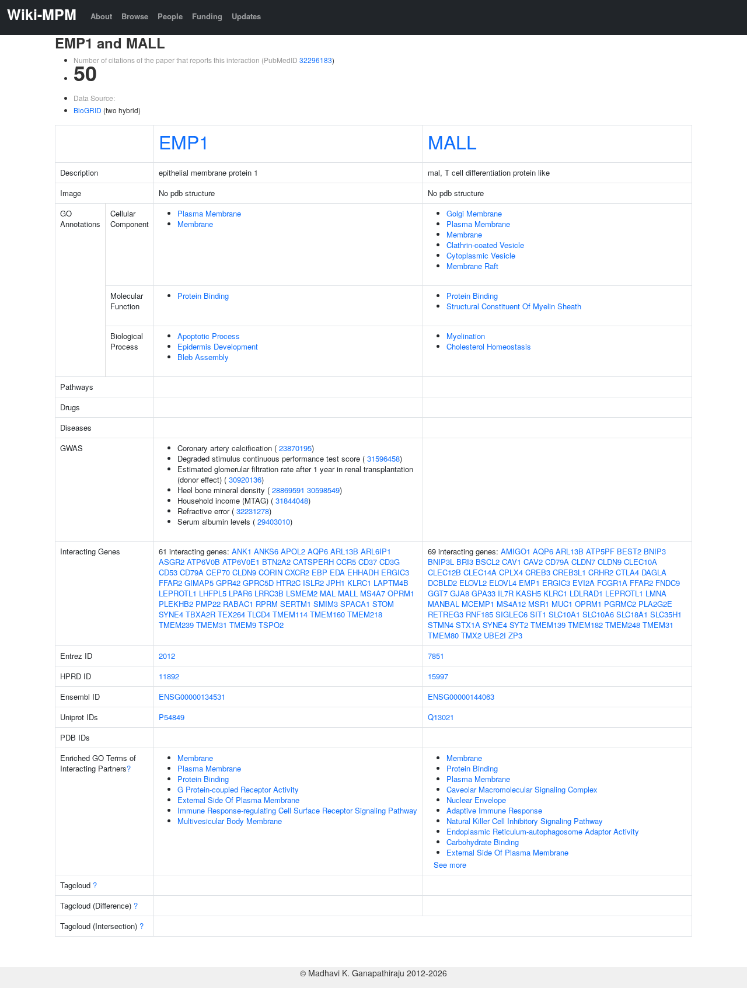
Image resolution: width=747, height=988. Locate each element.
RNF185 (479, 614)
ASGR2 (171, 561)
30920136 (245, 479)
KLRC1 (359, 582)
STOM (383, 603)
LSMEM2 (301, 593)
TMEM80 (443, 635)
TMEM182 (585, 624)
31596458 (383, 458)
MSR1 (538, 603)
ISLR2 (313, 582)
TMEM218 (364, 614)
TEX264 (231, 614)
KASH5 (528, 593)
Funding (207, 16)
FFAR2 (170, 582)
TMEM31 (211, 624)
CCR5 (346, 561)
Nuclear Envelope (476, 799)
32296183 (315, 60)
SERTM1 (295, 603)
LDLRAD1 (586, 593)
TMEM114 (290, 614)
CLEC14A (480, 572)
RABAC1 (238, 603)
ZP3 (515, 635)
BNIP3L (441, 561)
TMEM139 (548, 624)
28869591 (288, 489)
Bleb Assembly (203, 356)
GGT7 (438, 593)
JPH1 (335, 582)
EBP (319, 572)
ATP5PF (600, 551)
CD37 (367, 561)
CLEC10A (640, 561)
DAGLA (653, 572)
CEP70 (218, 572)
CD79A (192, 572)
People (170, 16)
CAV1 (511, 561)
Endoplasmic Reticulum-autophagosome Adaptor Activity (542, 831)
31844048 (291, 500)
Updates (246, 16)
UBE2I (495, 635)
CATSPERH (313, 561)
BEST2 (629, 551)
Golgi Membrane (474, 213)
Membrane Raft (472, 265)
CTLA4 (627, 572)
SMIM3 (325, 603)
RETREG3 (445, 614)
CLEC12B (444, 572)
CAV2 (533, 561)
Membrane (195, 223)
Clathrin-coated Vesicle (485, 244)
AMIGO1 (515, 551)
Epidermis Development (217, 346)
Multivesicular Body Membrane (229, 820)
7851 (436, 655)
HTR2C (288, 582)
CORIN (270, 572)
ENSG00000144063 (461, 696)
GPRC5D (258, 582)
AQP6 (318, 551)
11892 (169, 676)
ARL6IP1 (376, 551)
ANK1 (242, 551)
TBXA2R (200, 614)
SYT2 (518, 624)
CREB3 (537, 572)
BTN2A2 (276, 561)
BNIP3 (655, 551)
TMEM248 (622, 624)
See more (450, 864)
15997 (438, 676)
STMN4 (440, 624)
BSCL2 (488, 561)
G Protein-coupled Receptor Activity (238, 789)
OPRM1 (401, 593)
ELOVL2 (473, 582)
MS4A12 (511, 603)
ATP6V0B (203, 561)
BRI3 (464, 561)
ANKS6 (266, 551)
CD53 (168, 572)
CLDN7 (583, 561)
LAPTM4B (391, 582)
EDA (337, 572)
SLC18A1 (632, 614)
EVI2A (584, 582)
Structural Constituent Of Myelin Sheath (513, 306)
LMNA (655, 593)
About (101, 16)
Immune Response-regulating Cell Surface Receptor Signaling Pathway (297, 810)
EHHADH (363, 572)
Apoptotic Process (208, 335)
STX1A (468, 624)
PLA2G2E (655, 603)
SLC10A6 (598, 614)
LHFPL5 (212, 593)
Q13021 (441, 716)
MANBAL (443, 603)
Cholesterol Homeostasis (488, 346)
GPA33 (483, 593)
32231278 (252, 510)
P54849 (171, 716)
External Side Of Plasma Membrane (238, 799)
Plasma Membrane (209, 213)
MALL (452, 141)
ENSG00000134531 (192, 696)
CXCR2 (297, 572)
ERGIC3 (395, 572)
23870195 (295, 447)
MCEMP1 (478, 603)
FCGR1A (612, 582)
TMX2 (471, 635)
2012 (167, 655)
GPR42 (228, 582)
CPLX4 (511, 572)
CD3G (389, 561)
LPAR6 (240, 593)
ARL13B (344, 551)
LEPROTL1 (178, 593)
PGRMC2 (620, 603)
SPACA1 (355, 603)
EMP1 (184, 141)
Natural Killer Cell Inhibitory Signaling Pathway (524, 820)
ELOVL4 (502, 582)
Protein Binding (203, 295)
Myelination (465, 335)
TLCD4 (258, 614)
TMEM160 (327, 614)
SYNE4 (171, 614)
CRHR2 (600, 572)
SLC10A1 (564, 614)
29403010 (273, 521)
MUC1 (562, 603)
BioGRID (88, 110)
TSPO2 (271, 624)
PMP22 (208, 603)
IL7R (506, 593)
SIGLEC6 (511, 614)
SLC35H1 (666, 614)
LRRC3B (269, 593)
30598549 (323, 489)
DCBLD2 (442, 582)
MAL (328, 593)
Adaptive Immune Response (494, 810)
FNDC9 (667, 582)
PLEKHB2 (176, 603)
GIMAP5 (199, 582)
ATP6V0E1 (241, 561)
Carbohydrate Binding (482, 841)
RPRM (267, 603)
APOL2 (293, 551)
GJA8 (459, 593)
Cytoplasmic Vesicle (480, 255)
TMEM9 (242, 624)
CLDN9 (244, 572)
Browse (134, 16)
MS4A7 (372, 593)
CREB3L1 (569, 572)
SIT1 (538, 614)
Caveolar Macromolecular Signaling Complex (522, 789)
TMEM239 (176, 624)
